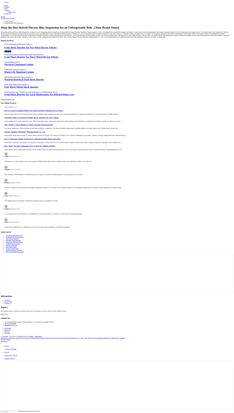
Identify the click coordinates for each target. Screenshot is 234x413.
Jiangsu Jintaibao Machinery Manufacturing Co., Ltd (24, 132)
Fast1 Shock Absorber (12, 239)
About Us (7, 10)
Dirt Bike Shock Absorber (13, 240)
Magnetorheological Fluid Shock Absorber (24, 79)
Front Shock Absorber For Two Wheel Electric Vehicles (30, 47)
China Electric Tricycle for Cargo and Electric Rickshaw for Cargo (64, 338)
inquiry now (4, 314)
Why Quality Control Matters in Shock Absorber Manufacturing (28, 125)
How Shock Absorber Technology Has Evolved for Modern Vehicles (29, 146)
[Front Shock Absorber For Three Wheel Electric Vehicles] (24, 54)
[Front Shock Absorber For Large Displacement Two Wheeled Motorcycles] (31, 92)
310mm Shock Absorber (37, 338)
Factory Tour (12, 12)
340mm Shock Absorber (8, 338)
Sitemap (31, 336)
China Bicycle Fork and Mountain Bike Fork (97, 338)
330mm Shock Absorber (118, 338)
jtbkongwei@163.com (10, 325)
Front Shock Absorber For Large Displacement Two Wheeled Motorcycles (39, 94)
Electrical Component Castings (19, 64)
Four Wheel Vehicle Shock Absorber (21, 87)
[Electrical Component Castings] (12, 62)
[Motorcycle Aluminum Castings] (15, 69)
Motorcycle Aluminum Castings (19, 72)
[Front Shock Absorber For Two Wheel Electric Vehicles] (18, 44)
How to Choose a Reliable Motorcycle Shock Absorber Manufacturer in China (33, 111)
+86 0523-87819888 (10, 323)
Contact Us (7, 13)
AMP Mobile (38, 336)
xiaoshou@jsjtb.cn (9, 358)
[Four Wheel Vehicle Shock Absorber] (16, 84)
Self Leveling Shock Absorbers (15, 252)
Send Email (4, 341)
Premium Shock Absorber (13, 243)
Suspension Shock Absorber (14, 250)
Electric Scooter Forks (12, 248)
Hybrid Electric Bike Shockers (14, 237)
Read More (8, 51)
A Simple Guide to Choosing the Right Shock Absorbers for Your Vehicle (31, 118)
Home (6, 5)
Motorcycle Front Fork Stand (14, 242)
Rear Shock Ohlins (11, 247)
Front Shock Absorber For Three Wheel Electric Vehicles (31, 57)
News (6, 8)
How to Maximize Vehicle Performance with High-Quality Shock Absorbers (32, 139)
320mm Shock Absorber (22, 338)
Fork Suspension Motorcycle (14, 235)
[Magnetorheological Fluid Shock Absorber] (18, 77)
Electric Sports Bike (11, 245)
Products (6, 7)
